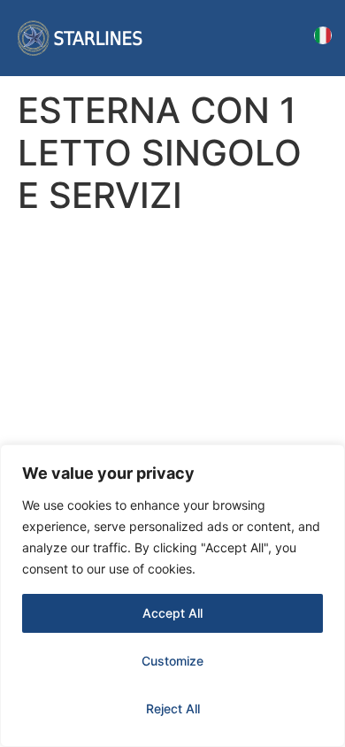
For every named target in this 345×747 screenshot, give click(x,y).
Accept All (172, 612)
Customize (172, 660)
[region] (172, 595)
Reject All (173, 708)
